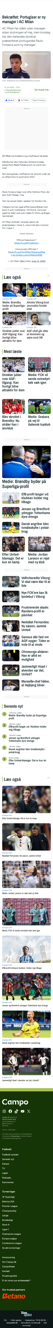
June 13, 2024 (38, 261)
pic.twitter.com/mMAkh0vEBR (27, 255)
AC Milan (25, 100)
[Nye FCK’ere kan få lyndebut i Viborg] (10, 596)
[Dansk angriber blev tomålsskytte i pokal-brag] (10, 527)
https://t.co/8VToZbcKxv (26, 243)
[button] (26, 64)
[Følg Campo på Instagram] (4, 1111)
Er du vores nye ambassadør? (16, 1280)
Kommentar (8, 1182)
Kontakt (6, 1271)
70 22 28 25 (41, 1320)
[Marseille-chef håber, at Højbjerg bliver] (10, 685)
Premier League (10, 1206)
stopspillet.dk (12, 1323)
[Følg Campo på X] (29, 1111)
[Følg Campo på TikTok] (16, 1111)
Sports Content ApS (9, 1119)
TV (3, 1168)
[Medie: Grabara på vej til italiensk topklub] (39, 406)
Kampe (5, 1164)
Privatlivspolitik (9, 1276)
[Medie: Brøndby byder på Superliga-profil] (26, 462)
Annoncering (8, 1257)
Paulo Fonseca (39, 100)
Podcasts (6, 1177)
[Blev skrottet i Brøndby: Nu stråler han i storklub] (13, 406)
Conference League (12, 1243)
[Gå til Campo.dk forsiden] (15, 1105)
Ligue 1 (5, 1229)
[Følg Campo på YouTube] (23, 1111)
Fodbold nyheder (10, 1154)
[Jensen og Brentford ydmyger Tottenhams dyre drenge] (10, 513)
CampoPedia (8, 1266)
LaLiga (5, 1215)
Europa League (9, 1238)
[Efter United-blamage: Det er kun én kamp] (13, 544)
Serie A (11, 100)
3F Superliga (8, 1197)
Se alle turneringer (11, 1248)
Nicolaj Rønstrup (14, 90)
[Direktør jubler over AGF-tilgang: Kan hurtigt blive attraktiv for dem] (13, 364)
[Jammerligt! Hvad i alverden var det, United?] (10, 670)
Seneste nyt (8, 1159)
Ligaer (5, 1173)
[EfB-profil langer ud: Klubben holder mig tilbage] (10, 498)
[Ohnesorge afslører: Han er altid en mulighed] (10, 655)
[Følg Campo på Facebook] (10, 1111)
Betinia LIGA (8, 1201)
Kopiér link (44, 90)
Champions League (11, 1234)
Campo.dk (5, 1117)
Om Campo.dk (9, 1262)
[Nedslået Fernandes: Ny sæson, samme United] (10, 626)
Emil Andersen (13, 92)
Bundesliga (7, 1220)
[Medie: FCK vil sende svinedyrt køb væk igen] (39, 364)
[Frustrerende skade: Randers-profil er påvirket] (10, 611)
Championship (9, 1211)
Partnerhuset (15, 1136)
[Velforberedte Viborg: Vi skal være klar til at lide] (10, 581)
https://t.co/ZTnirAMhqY (20, 252)
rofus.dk (36, 1323)
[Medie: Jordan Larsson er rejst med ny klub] (39, 544)
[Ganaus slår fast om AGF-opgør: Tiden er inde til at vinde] (10, 641)
